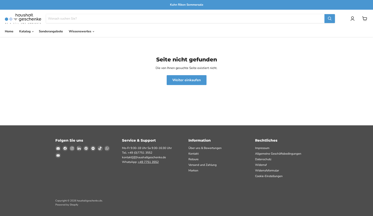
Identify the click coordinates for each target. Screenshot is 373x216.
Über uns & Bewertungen (205, 148)
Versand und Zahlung (202, 165)
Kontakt (193, 154)
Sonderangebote (51, 31)
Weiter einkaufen (186, 80)
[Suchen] (329, 18)
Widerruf (261, 165)
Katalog (25, 31)
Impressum (262, 148)
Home (9, 31)
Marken (193, 170)
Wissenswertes (80, 31)
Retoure (193, 159)
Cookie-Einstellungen (269, 176)
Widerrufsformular (267, 170)
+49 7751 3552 (148, 162)
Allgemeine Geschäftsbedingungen (278, 154)
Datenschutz (263, 159)
